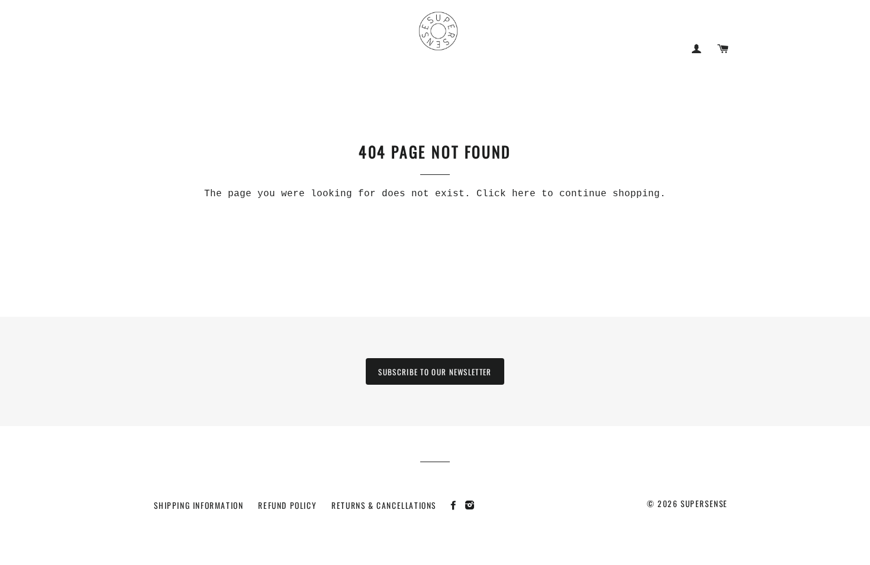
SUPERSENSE (704, 503)
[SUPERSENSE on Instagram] (471, 505)
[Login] (696, 48)
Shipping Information (198, 505)
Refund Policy (287, 505)
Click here (506, 194)
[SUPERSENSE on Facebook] (457, 505)
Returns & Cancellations (383, 505)
